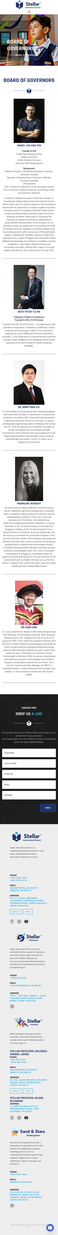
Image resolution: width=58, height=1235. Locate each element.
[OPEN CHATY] (50, 1227)
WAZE (27, 912)
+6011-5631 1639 (18, 1174)
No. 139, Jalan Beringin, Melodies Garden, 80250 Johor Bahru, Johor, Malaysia (28, 1082)
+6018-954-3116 (18, 1062)
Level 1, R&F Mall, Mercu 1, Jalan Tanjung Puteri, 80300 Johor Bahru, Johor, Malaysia (28, 998)
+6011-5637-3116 (18, 878)
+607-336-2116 (17, 1060)
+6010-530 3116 (18, 978)
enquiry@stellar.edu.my (23, 888)
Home (10, 55)
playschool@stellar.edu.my (26, 986)
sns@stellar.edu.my (21, 1182)
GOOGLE (15, 912)
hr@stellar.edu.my (20, 890)
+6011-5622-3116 (18, 880)
